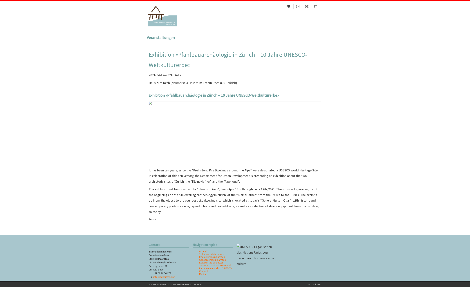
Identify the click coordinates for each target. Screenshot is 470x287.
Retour (152, 219)
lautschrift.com (314, 284)
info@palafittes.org (164, 277)
